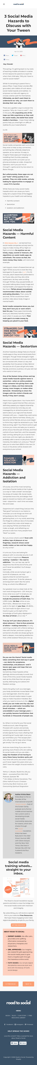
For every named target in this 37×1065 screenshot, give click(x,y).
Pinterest (30, 1024)
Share (15, 1043)
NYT (24, 272)
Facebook (9, 1024)
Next (28, 984)
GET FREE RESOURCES (18, 925)
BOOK (8, 1015)
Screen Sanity (21, 804)
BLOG (14, 1015)
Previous (11, 984)
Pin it (24, 1043)
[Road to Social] (18, 4)
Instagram (20, 1024)
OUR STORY (22, 1015)
